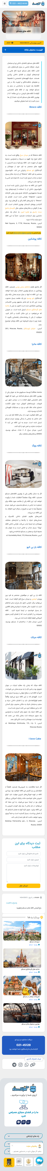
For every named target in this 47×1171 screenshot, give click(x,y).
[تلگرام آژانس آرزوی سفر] (18, 1122)
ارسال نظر (23, 885)
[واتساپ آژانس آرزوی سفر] (28, 1122)
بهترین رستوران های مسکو (23, 233)
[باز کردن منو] (4, 3)
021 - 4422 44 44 (19, 3)
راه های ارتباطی (32, 1136)
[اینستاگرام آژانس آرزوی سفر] (23, 1122)
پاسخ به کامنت (11, 902)
